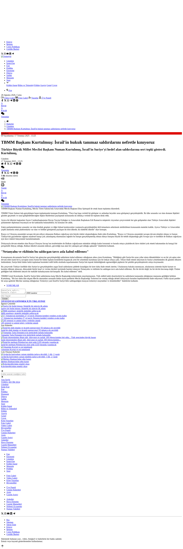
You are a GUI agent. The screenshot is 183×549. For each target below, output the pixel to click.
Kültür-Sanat (11, 85)
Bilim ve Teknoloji (26, 85)
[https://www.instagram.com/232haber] (5, 54)
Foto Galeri (23, 98)
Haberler (10, 124)
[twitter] (5, 101)
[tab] (94, 285)
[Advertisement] (91, 20)
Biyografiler (6, 428)
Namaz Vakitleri (8, 449)
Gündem (10, 61)
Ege (8, 66)
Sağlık (9, 75)
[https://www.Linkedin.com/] (10, 54)
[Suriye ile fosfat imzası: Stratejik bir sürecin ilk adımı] (24, 306)
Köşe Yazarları (7, 421)
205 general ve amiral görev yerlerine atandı (19, 323)
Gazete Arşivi (7, 437)
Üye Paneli (46, 98)
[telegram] (11, 101)
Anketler (4, 440)
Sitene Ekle (11, 525)
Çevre (54, 85)
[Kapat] (2, 371)
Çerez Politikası (13, 47)
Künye (9, 42)
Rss (8, 520)
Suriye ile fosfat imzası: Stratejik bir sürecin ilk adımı (23, 308)
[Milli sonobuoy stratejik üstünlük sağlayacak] (21, 311)
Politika (9, 68)
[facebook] (2, 101)
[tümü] (7, 83)
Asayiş (43, 85)
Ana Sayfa (5, 380)
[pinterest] (17, 101)
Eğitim (37, 85)
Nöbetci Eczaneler (9, 447)
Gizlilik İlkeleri (12, 49)
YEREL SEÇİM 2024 (10, 382)
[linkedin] (14, 101)
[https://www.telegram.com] (13, 54)
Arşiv (3, 435)
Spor (8, 80)
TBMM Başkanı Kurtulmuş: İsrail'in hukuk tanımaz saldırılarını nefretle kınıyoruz (40, 129)
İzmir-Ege (10, 63)
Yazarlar (34, 98)
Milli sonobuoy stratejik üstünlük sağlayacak (20, 313)
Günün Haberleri (8, 433)
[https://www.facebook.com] (7, 54)
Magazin (10, 78)
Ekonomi (10, 70)
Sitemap (9, 522)
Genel (49, 85)
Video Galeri (9, 98)
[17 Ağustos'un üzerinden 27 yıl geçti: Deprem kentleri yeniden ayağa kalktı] (34, 316)
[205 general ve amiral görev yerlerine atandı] (20, 320)
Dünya (9, 73)
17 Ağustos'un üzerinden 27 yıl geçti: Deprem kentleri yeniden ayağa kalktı (33, 318)
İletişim (9, 44)
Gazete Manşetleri (8, 445)
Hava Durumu (7, 442)
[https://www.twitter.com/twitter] (2, 54)
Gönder (5, 299)
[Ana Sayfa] (7, 121)
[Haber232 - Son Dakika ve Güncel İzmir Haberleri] (6, 56)
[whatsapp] (8, 101)
